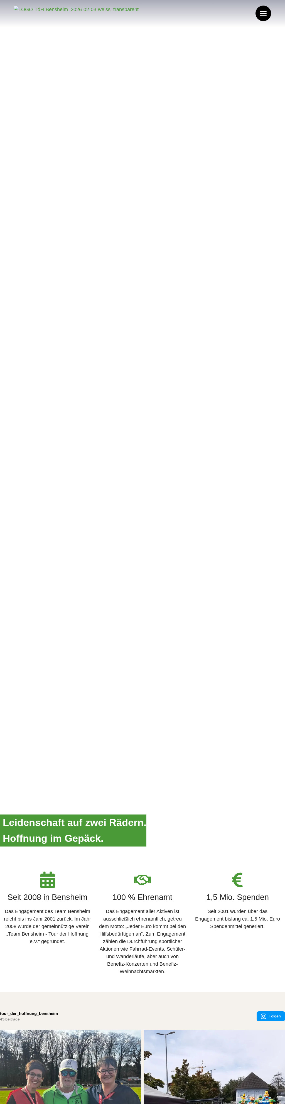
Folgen (275, 1016)
